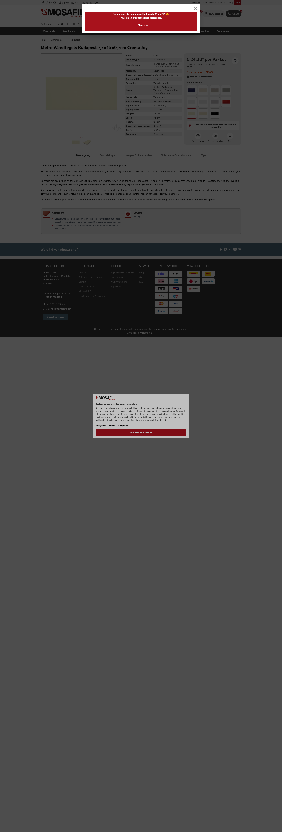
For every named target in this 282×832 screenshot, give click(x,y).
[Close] (195, 8)
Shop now (143, 25)
